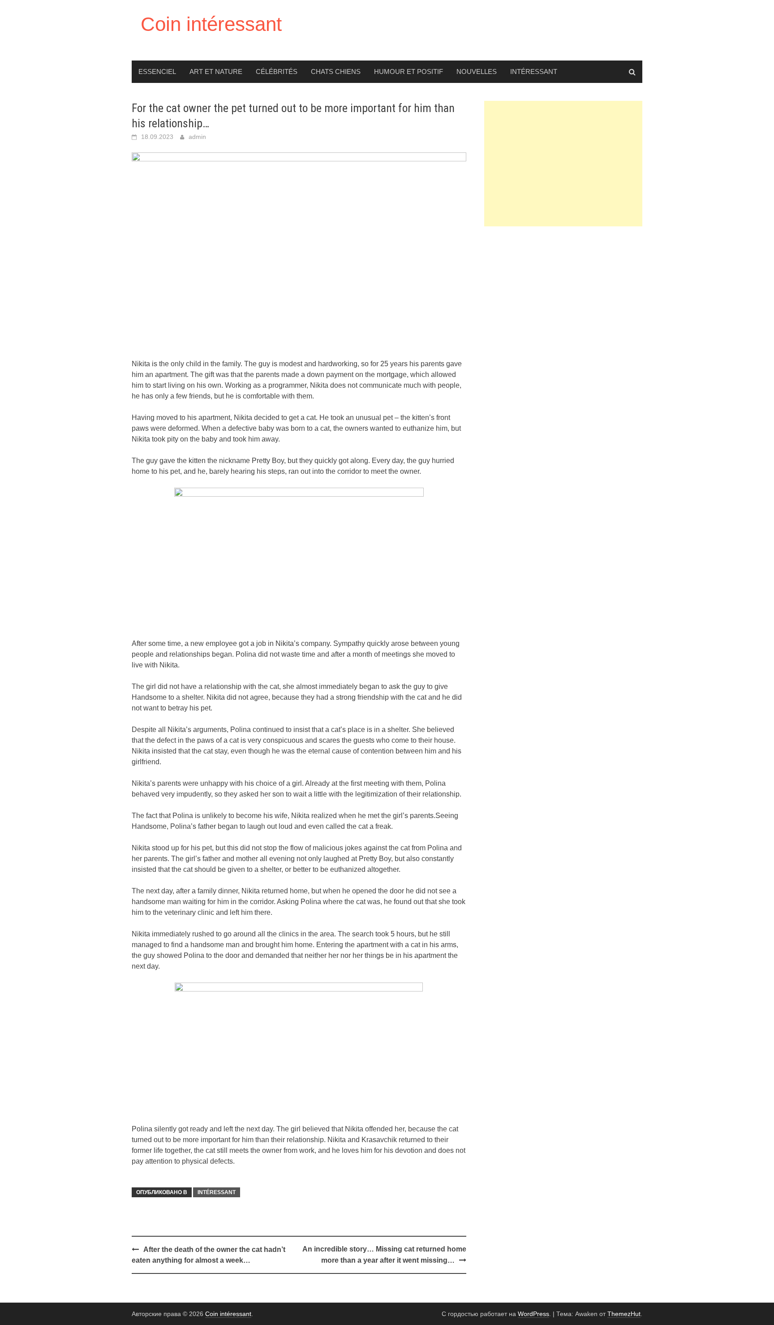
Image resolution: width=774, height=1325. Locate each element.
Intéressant (533, 71)
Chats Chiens (336, 71)
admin (197, 136)
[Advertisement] (563, 163)
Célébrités (276, 71)
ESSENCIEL (157, 71)
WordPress (533, 1313)
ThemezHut (624, 1313)
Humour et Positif (408, 71)
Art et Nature (215, 71)
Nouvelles (476, 71)
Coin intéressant (211, 24)
